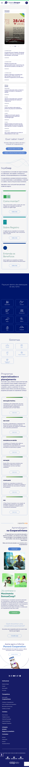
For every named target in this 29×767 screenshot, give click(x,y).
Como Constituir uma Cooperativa (9, 704)
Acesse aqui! (14, 549)
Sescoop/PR (4, 688)
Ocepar (3, 686)
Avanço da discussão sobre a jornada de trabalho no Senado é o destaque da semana (14, 91)
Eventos (3, 741)
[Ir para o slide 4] (16, 46)
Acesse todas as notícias (14, 148)
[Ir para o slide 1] (12, 46)
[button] (26, 3)
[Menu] (2, 2)
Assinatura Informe (6, 743)
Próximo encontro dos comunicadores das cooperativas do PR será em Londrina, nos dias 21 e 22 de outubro (14, 65)
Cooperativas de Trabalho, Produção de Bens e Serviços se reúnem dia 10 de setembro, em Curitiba (14, 54)
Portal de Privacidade (6, 719)
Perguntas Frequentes (6, 723)
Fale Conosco (5, 714)
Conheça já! (14, 612)
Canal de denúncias (6, 721)
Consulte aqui (14, 635)
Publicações (4, 739)
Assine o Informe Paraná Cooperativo (14, 153)
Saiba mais (14, 211)
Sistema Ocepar (5, 684)
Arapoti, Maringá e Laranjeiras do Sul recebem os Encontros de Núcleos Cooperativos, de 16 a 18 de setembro (14, 76)
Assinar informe (14, 654)
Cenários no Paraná (6, 708)
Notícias (3, 737)
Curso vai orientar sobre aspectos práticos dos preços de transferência (13, 108)
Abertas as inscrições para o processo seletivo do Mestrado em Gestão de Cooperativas (13, 100)
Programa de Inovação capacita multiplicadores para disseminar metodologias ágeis (12, 116)
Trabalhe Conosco (6, 717)
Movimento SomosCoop (7, 706)
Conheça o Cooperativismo (8, 702)
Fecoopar (4, 690)
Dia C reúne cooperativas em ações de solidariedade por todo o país (14, 133)
